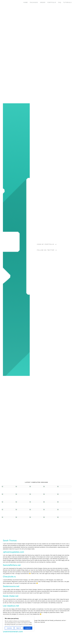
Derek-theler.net (10, 596)
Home (26, 2)
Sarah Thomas (10, 540)
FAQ (59, 2)
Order (42, 2)
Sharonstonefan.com (13, 631)
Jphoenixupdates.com (13, 552)
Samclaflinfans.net (12, 565)
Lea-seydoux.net (11, 606)
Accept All (27, 628)
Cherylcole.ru (9, 576)
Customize (9, 628)
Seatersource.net (11, 586)
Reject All (18, 628)
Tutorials (67, 2)
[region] (18, 623)
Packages (34, 2)
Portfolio (52, 2)
